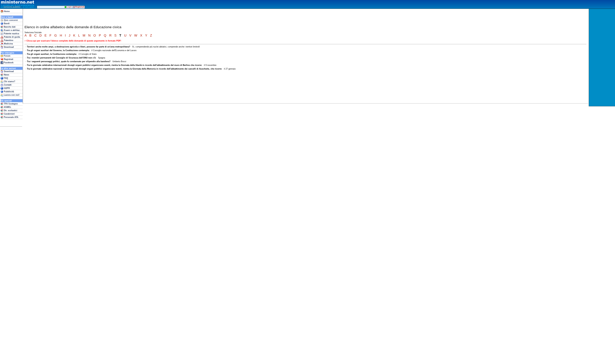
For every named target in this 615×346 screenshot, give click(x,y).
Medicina (8, 43)
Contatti (7, 85)
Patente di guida (11, 37)
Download (8, 47)
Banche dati (9, 27)
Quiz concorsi (10, 20)
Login (69, 7)
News (6, 75)
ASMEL (7, 107)
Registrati (8, 59)
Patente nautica (11, 33)
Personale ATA (10, 117)
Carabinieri (9, 114)
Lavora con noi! (11, 95)
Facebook (8, 62)
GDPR (6, 88)
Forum (6, 56)
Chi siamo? (9, 81)
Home (6, 11)
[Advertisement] (602, 57)
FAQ (5, 78)
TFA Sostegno (10, 104)
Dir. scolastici (10, 110)
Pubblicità (8, 91)
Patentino (8, 40)
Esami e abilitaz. (11, 30)
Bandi (6, 23)
